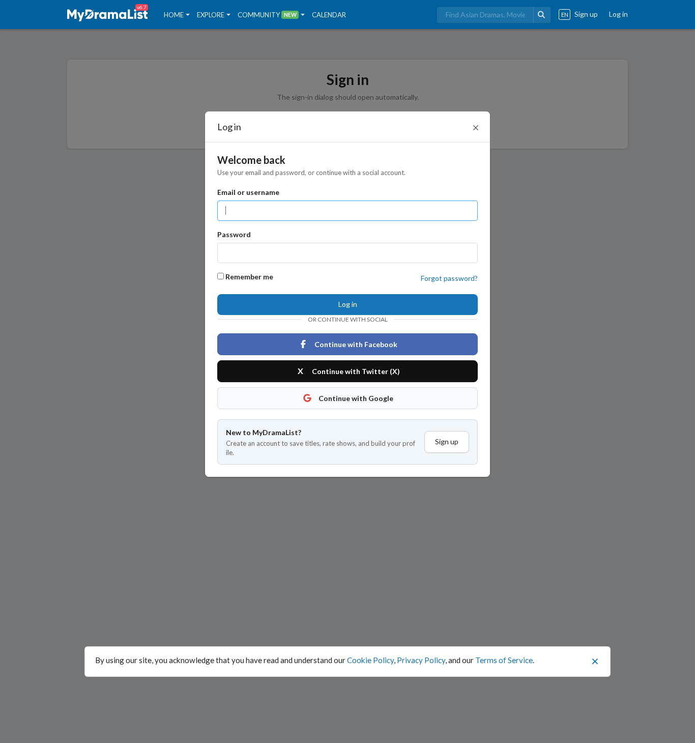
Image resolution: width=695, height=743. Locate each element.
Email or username (248, 192)
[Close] (476, 128)
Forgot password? (449, 278)
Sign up (446, 441)
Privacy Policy (421, 660)
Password (234, 234)
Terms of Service (504, 660)
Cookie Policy (370, 660)
